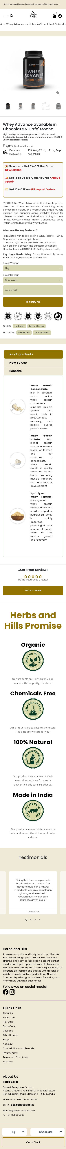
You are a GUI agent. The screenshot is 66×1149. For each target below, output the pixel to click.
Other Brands (10, 1035)
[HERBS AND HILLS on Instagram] (12, 991)
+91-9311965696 (13, 1114)
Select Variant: (11, 263)
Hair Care (8, 1021)
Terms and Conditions (15, 1057)
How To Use (18, 363)
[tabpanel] (33, 893)
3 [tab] (35, 920)
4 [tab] (39, 920)
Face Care (8, 1017)
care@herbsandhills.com (19, 1110)
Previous (6, 892)
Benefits (15, 371)
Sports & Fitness (36, 326)
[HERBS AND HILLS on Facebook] (5, 991)
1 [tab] (26, 920)
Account (7, 1043)
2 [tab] (31, 920)
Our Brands (19, 326)
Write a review (33, 590)
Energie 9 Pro (24, 332)
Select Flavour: (11, 275)
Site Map (7, 1061)
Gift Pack (8, 1030)
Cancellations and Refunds (18, 1048)
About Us (8, 1013)
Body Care (9, 1026)
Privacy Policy (10, 1052)
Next (60, 68)
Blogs (6, 1039)
